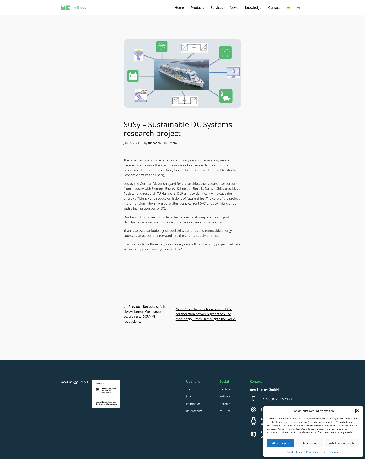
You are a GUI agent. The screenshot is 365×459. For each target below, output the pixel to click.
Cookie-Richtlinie (295, 452)
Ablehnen (309, 443)
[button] (357, 411)
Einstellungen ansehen (342, 443)
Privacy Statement (315, 452)
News (234, 7)
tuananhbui (155, 143)
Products (197, 7)
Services (217, 7)
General (172, 143)
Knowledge (253, 7)
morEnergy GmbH (74, 382)
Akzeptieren (280, 443)
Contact (274, 7)
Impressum (333, 452)
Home (179, 7)
